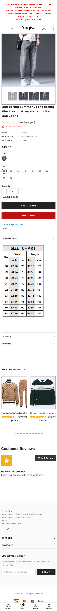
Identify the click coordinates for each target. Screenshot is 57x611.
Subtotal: (6, 197)
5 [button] (27, 433)
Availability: (7, 140)
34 (47, 171)
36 (4, 178)
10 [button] (42, 433)
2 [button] (18, 433)
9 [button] (39, 433)
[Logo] (28, 28)
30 (18, 171)
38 (11, 178)
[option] (28, 60)
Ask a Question (13, 224)
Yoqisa (24, 132)
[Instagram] (7, 529)
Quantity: (6, 186)
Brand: (4, 132)
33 (40, 171)
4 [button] (24, 433)
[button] (18, 123)
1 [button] (15, 433)
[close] (54, 12)
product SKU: (7, 136)
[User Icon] (44, 28)
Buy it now (28, 215)
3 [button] (21, 433)
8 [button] (36, 433)
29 (11, 171)
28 (4, 171)
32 (33, 171)
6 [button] (30, 433)
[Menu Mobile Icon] (3, 28)
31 (25, 171)
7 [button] (33, 433)
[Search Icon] (12, 28)
